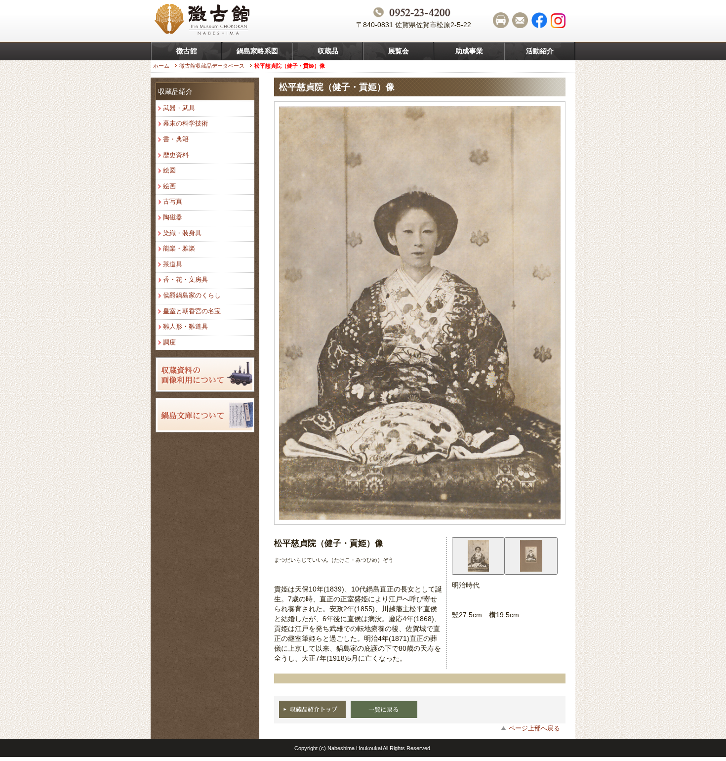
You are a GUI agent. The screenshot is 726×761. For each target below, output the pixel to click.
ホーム (161, 66)
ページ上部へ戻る (534, 728)
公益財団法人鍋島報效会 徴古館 (203, 20)
